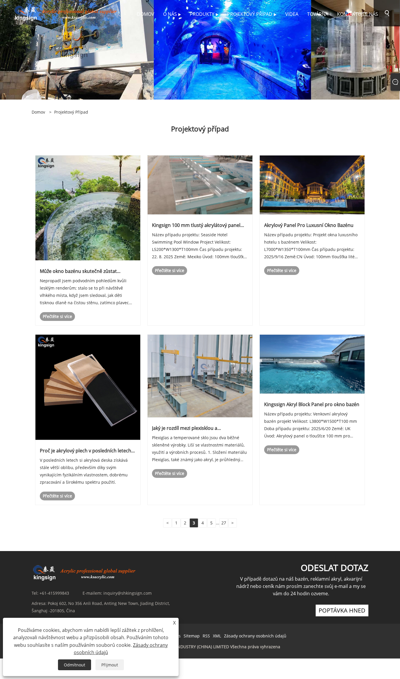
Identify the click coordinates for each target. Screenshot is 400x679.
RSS (206, 636)
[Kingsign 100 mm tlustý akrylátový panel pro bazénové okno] (200, 184)
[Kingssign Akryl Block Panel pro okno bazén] (312, 364)
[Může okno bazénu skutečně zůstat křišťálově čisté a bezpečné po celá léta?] (87, 207)
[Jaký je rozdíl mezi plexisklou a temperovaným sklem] (200, 376)
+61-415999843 (54, 593)
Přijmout (109, 665)
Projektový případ (71, 112)
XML (217, 636)
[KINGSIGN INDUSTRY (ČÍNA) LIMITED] (66, 13)
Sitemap (192, 636)
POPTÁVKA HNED (342, 610)
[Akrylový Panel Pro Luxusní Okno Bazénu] (312, 184)
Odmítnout (74, 665)
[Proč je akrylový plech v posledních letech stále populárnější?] (87, 387)
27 (223, 523)
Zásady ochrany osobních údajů (255, 636)
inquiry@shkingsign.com (127, 593)
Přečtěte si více (57, 316)
